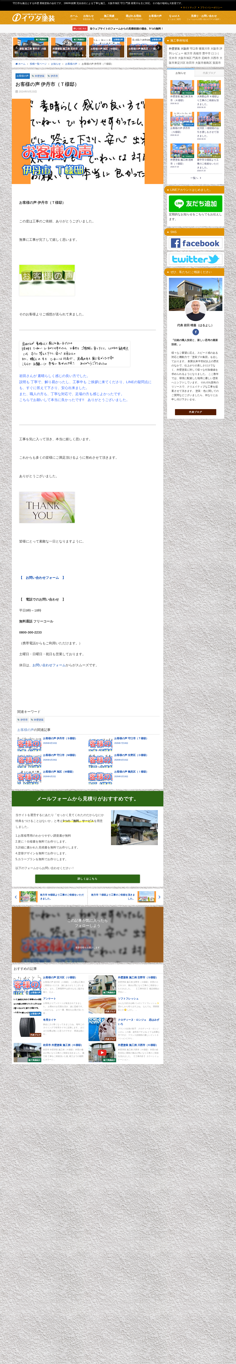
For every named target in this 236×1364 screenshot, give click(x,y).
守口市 (194, 48)
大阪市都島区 (203, 62)
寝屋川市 (204, 48)
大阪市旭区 (185, 58)
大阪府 (185, 48)
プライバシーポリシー (211, 7)
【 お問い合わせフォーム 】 (42, 577)
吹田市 (190, 62)
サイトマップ (189, 7)
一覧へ (194, 178)
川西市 (215, 58)
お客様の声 (23, 76)
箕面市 (217, 62)
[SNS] (195, 243)
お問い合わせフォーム (49, 665)
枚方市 (188, 53)
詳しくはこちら (88, 878)
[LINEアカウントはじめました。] (195, 203)
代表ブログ (195, 412)
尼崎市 (206, 58)
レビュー (177, 53)
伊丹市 (54, 76)
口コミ (215, 53)
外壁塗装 (39, 76)
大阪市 (215, 48)
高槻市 (197, 53)
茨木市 (173, 58)
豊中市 (206, 53)
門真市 (196, 58)
